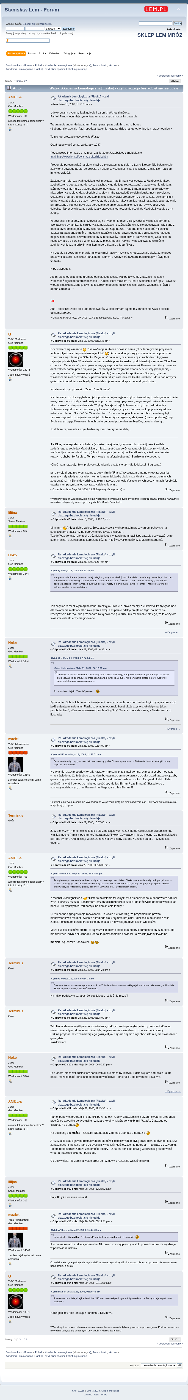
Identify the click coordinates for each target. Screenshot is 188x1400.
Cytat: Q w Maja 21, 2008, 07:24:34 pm (72, 658)
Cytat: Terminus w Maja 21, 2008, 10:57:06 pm (76, 873)
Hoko (12, 555)
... (22, 81)
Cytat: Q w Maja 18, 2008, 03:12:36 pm (72, 570)
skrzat (112, 65)
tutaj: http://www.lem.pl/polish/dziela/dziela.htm (79, 156)
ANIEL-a (15, 97)
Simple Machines (110, 1390)
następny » (177, 75)
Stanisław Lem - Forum (32, 10)
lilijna (12, 512)
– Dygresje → (173, 632)
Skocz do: (135, 1365)
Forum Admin (100, 65)
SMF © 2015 (93, 1390)
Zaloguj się (29, 23)
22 (25, 81)
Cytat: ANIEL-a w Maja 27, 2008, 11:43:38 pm (76, 1230)
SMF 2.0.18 (78, 1390)
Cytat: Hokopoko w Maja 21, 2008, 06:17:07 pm (80, 668)
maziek (13, 739)
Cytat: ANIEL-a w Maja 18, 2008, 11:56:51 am (76, 754)
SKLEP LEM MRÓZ (159, 35)
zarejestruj (45, 23)
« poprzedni (163, 75)
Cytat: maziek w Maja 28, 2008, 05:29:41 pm (75, 1291)
